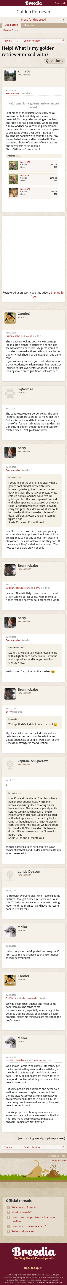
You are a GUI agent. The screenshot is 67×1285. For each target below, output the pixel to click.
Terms (42, 1282)
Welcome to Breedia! (24, 1207)
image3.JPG (25, 175)
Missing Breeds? (22, 1212)
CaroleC (24, 314)
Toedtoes (36, 1060)
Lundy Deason (29, 871)
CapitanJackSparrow (17, 588)
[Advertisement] (33, 253)
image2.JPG (25, 189)
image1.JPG (25, 162)
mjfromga (25, 389)
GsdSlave (11, 998)
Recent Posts (10, 30)
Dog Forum (11, 25)
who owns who (29, 998)
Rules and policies (23, 1231)
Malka (28, 336)
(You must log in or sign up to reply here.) (41, 1138)
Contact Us (53, 1155)
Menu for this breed (33, 20)
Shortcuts (60, 3)
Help (63, 1155)
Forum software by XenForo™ (32, 1281)
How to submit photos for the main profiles (33, 1219)
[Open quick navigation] (63, 41)
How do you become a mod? (29, 1226)
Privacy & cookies (54, 1282)
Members (29, 25)
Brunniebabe (13, 93)
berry (22, 448)
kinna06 (24, 71)
